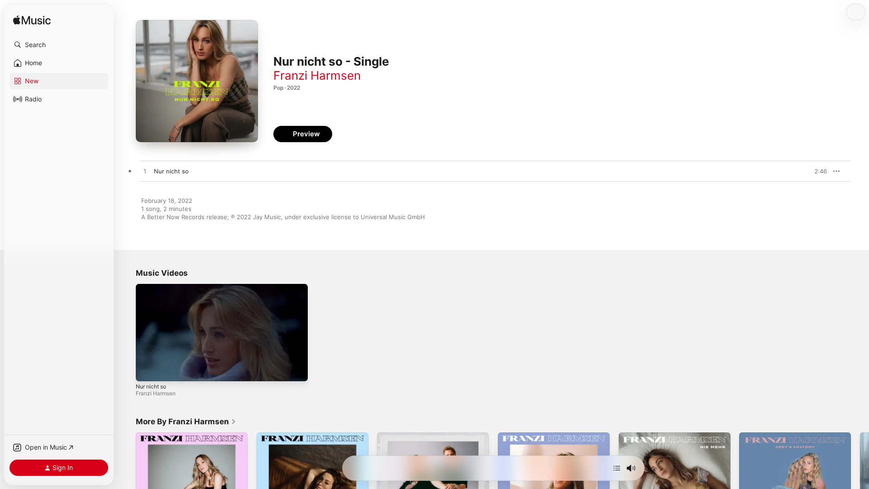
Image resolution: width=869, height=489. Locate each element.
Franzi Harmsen (317, 75)
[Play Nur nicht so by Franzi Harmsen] (145, 172)
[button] (59, 45)
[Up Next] (616, 468)
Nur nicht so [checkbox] (171, 171)
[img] (32, 20)
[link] (186, 422)
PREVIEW (817, 171)
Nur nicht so (151, 386)
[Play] (147, 370)
